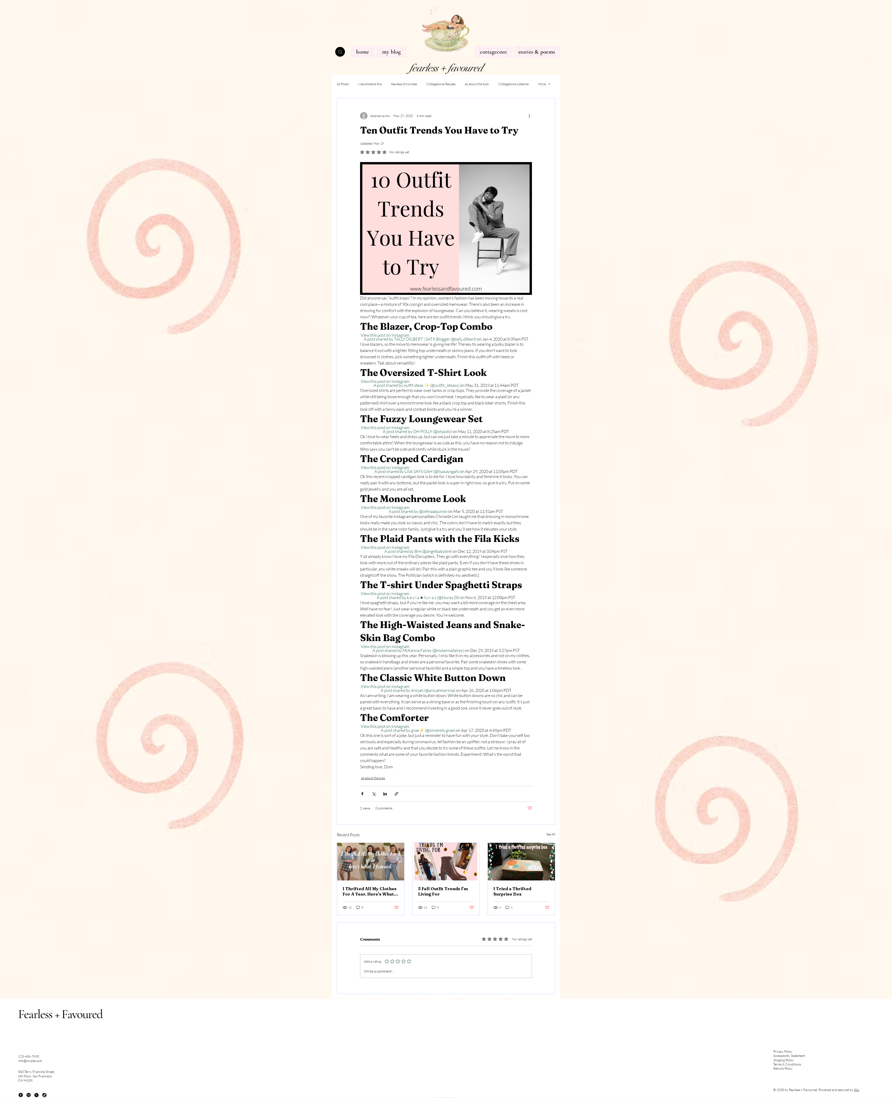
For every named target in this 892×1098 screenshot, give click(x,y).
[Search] (340, 52)
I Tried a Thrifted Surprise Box (512, 891)
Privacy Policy (782, 1051)
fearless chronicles (404, 84)
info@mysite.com (30, 1061)
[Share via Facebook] (362, 794)
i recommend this (370, 84)
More (542, 84)
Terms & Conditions (787, 1064)
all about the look (477, 84)
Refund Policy (783, 1068)
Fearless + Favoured (60, 1014)
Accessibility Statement (789, 1056)
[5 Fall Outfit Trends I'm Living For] (446, 861)
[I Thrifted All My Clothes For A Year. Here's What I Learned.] (370, 861)
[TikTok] (44, 1095)
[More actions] (529, 116)
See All (550, 834)
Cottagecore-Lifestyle (513, 84)
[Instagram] (28, 1095)
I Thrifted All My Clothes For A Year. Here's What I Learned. (370, 891)
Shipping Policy (783, 1060)
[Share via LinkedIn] (385, 794)
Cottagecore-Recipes (441, 84)
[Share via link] (396, 794)
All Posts (343, 84)
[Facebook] (20, 1095)
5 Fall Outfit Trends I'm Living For (443, 891)
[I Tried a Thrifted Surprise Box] (521, 861)
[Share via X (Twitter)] (373, 794)
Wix (856, 1090)
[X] (36, 1095)
